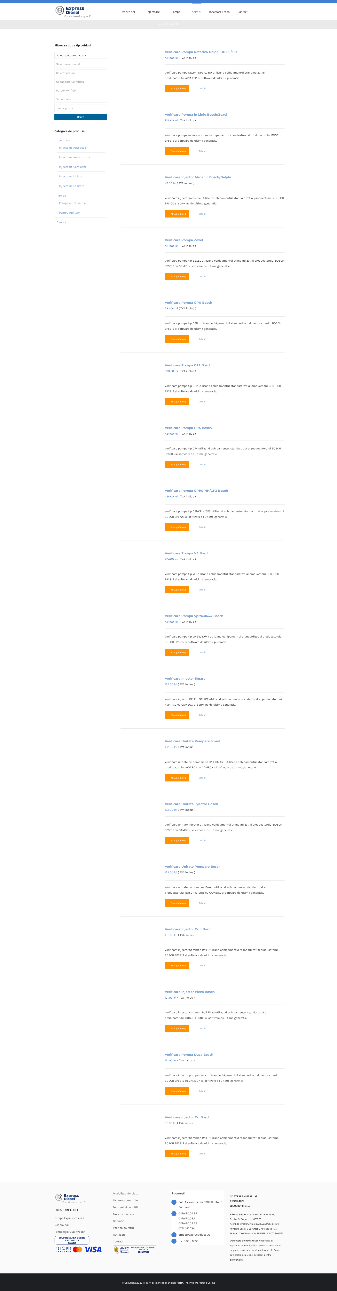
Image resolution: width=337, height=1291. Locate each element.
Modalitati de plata (125, 1193)
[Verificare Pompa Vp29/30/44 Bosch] (139, 625)
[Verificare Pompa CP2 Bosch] (139, 375)
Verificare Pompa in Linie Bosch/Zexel (196, 114)
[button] (281, 11)
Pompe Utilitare (69, 212)
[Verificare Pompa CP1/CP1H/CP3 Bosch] (139, 500)
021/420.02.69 (187, 1223)
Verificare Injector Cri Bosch (187, 1117)
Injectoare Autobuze (72, 147)
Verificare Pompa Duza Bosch (189, 1055)
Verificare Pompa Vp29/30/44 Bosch (194, 616)
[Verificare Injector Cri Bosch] (139, 1127)
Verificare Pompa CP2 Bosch (188, 365)
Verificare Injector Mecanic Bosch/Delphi (198, 177)
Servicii (62, 222)
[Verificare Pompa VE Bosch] (139, 563)
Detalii (202, 88)
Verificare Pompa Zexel (184, 240)
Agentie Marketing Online (200, 1282)
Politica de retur (123, 1228)
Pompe (61, 195)
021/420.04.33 (187, 1213)
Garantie (118, 1221)
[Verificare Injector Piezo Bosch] (139, 1001)
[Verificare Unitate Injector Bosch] (139, 813)
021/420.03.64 (187, 1218)
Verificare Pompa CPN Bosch (188, 303)
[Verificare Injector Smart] (139, 688)
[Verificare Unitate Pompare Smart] (139, 751)
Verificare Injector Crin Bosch (189, 929)
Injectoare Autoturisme (74, 157)
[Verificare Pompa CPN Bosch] (139, 312)
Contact (118, 1241)
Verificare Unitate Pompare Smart (193, 741)
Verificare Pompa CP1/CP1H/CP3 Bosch (196, 491)
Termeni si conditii (125, 1207)
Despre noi (61, 1225)
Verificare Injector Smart (185, 678)
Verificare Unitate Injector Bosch (191, 804)
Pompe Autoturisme (72, 203)
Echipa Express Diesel (69, 1218)
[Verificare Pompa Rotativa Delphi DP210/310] (139, 61)
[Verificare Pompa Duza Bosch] (139, 1064)
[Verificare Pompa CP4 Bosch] (139, 437)
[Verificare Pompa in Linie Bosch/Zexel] (139, 124)
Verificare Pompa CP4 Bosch (188, 428)
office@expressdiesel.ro (194, 1234)
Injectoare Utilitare (71, 186)
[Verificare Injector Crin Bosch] (139, 939)
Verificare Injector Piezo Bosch (190, 992)
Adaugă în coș (178, 88)
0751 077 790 (186, 1228)
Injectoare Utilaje (70, 176)
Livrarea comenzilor (126, 1200)
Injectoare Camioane (73, 167)
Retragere (119, 1234)
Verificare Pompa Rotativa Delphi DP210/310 (201, 52)
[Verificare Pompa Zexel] (139, 249)
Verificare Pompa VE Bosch (187, 553)
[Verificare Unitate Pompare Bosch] (139, 876)
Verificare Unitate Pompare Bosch (193, 866)
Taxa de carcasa (123, 1214)
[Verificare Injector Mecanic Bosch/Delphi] (139, 187)
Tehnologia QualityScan (69, 1231)
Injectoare (63, 140)
